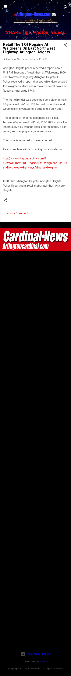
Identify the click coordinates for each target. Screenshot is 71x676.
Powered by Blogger (38, 654)
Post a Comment (17, 213)
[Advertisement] (35, 624)
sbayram (44, 661)
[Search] (65, 7)
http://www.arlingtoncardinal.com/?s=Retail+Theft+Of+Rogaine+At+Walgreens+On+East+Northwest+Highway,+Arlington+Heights (35, 163)
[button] (65, 45)
